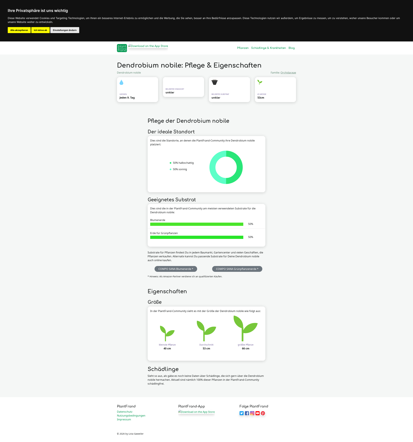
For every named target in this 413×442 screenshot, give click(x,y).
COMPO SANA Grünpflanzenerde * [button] (237, 269)
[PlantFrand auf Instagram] (252, 413)
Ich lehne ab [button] (40, 30)
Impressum (124, 419)
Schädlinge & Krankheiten (268, 48)
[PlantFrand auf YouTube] (258, 413)
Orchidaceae (288, 72)
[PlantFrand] (122, 48)
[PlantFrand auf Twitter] (242, 413)
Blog (291, 48)
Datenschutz (124, 411)
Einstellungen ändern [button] (65, 30)
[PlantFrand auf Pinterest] (263, 413)
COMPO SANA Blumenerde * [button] (175, 269)
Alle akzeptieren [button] (19, 30)
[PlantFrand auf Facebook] (247, 413)
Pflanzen (243, 48)
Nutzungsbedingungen (131, 415)
